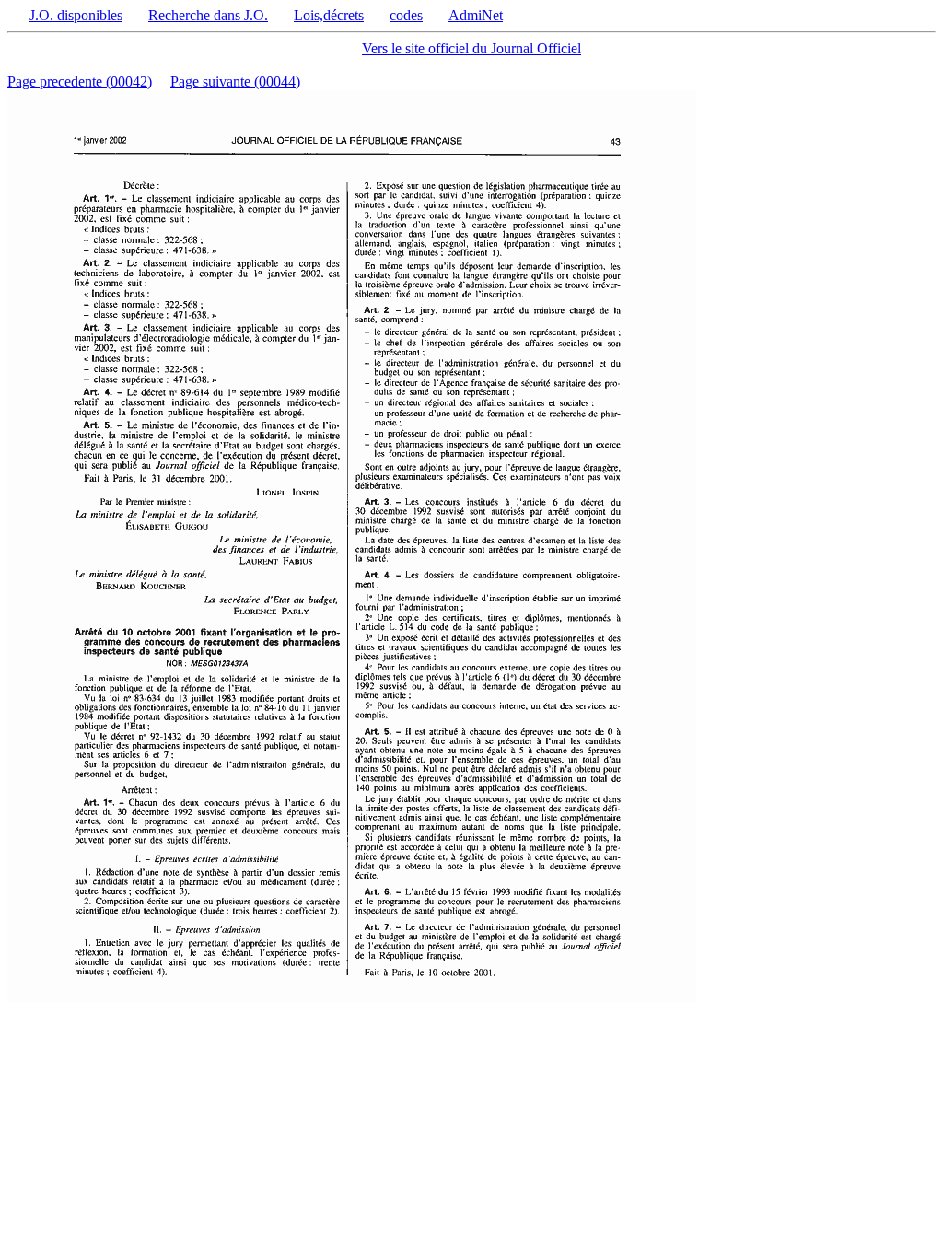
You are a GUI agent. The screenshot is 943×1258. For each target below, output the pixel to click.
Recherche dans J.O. (208, 15)
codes (406, 15)
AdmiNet (475, 15)
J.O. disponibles (75, 15)
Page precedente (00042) (79, 81)
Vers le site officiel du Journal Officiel (471, 48)
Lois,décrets (329, 15)
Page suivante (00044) (235, 81)
